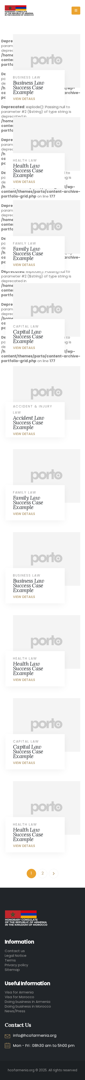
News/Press (15, 1011)
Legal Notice (15, 955)
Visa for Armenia (19, 992)
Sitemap (12, 969)
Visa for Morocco (19, 996)
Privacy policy (16, 964)
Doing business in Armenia (27, 1001)
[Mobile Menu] (76, 11)
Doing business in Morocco (28, 1006)
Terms (10, 960)
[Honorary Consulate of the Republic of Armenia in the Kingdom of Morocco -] (19, 10)
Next (53, 873)
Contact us (15, 950)
